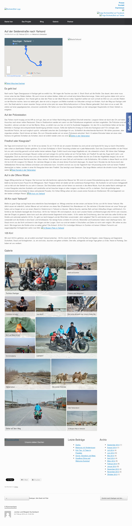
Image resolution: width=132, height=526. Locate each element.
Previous (7, 438)
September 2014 (113, 445)
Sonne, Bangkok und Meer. (86, 455)
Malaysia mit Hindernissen (85, 447)
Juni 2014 (110, 453)
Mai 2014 (110, 455)
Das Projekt (26, 21)
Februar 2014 (112, 463)
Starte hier (9, 21)
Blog (42, 21)
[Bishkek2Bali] (12, 9)
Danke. (78, 445)
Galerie (55, 21)
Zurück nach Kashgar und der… (114, 498)
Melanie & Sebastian (39, 34)
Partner (70, 21)
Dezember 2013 (113, 469)
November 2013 (113, 471)
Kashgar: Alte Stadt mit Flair (17, 498)
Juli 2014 (110, 450)
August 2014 (112, 447)
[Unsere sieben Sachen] (12, 439)
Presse (121, 2)
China (16, 487)
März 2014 (111, 461)
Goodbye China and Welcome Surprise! (83, 459)
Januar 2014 (111, 466)
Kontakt (121, 5)
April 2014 (111, 458)
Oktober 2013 (112, 474)
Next (62, 438)
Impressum (119, 7)
